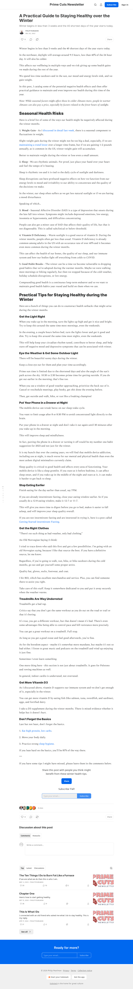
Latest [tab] (29, 868)
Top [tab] (22, 868)
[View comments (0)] (31, 39)
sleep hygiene (46, 744)
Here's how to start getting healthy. (35, 897)
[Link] (16, 113)
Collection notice (85, 970)
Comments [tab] (25, 836)
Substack (54, 983)
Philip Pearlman (32, 31)
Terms (73, 970)
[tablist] (30, 835)
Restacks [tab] (36, 836)
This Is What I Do (29, 911)
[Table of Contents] (3, 494)
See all (24, 931)
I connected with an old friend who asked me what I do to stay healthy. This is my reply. (54, 916)
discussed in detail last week (58, 130)
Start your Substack (60, 977)
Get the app (79, 977)
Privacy (66, 970)
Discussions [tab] (39, 868)
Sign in (125, 4)
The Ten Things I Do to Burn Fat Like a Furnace (46, 875)
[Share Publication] (101, 4)
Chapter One (26, 893)
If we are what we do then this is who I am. (38, 879)
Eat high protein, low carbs (36, 731)
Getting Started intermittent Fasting (39, 522)
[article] (66, 881)
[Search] (95, 4)
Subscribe (111, 4)
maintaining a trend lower (33, 145)
